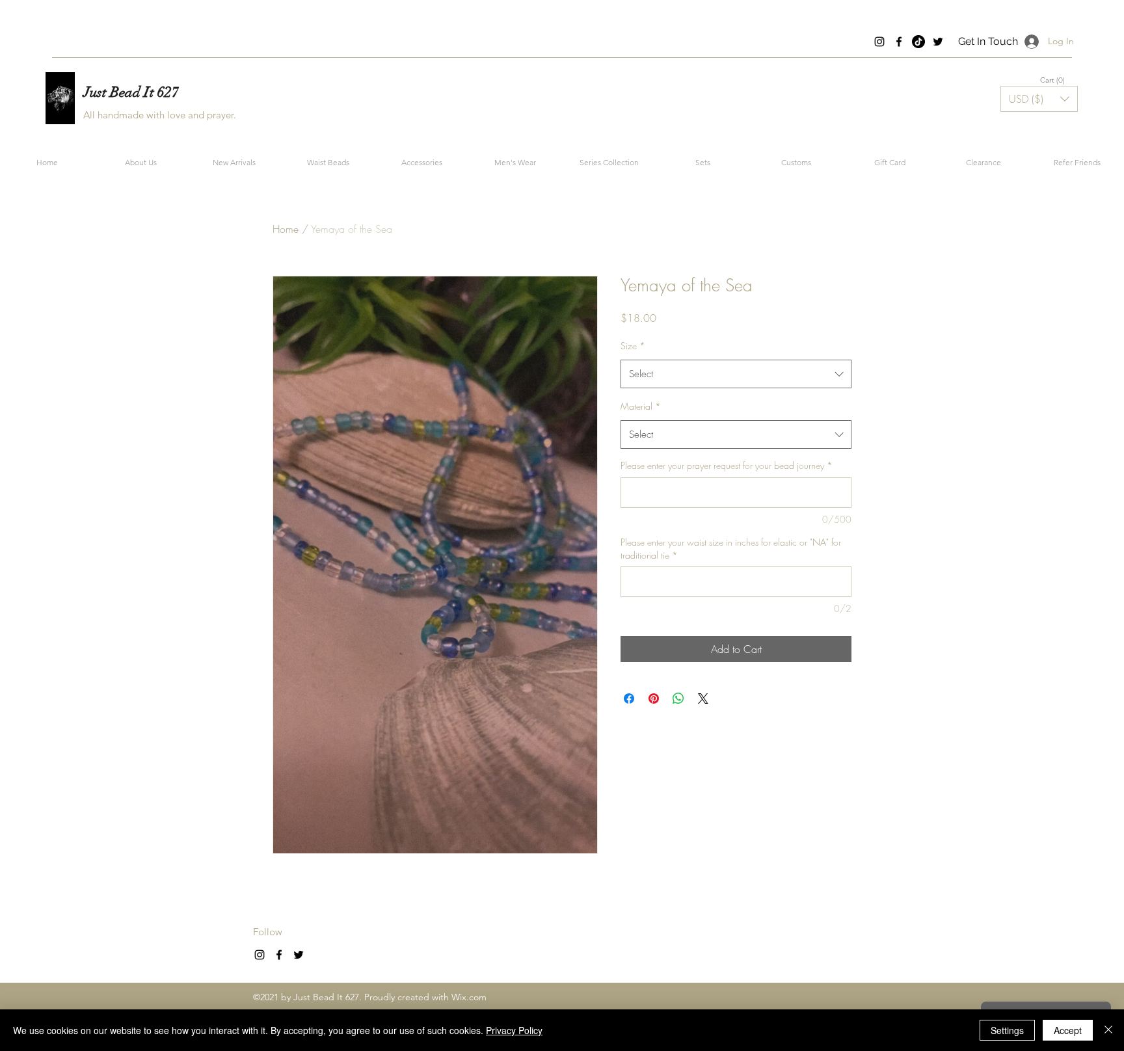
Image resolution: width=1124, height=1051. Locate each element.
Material (641, 406)
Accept (1068, 1030)
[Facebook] (898, 41)
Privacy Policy (514, 1030)
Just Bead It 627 (131, 92)
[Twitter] (937, 41)
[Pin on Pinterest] (654, 698)
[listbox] (1039, 99)
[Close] (1108, 1030)
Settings (1007, 1030)
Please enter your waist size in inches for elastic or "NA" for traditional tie (731, 548)
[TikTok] (918, 41)
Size (633, 345)
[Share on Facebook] (629, 698)
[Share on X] (703, 698)
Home (286, 229)
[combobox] (736, 374)
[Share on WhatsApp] (678, 698)
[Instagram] (879, 41)
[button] (1053, 80)
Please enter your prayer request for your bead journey (727, 465)
